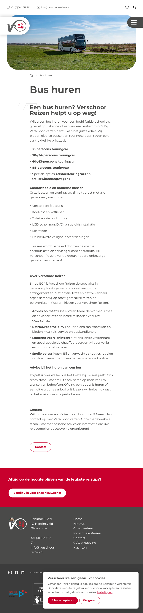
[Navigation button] (135, 22)
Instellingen (104, 592)
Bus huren (46, 75)
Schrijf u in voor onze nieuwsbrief (37, 492)
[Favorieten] (127, 7)
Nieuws (79, 524)
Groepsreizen (83, 528)
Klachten (80, 547)
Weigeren (89, 600)
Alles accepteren (62, 600)
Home (78, 519)
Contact (40, 447)
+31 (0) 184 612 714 (41, 540)
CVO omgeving (84, 542)
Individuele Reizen (87, 533)
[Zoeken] (132, 7)
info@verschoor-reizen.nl (43, 550)
